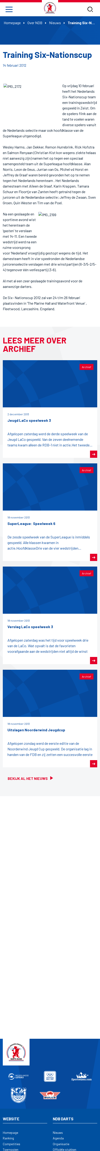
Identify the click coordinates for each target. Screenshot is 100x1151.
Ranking (8, 1138)
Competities (11, 1144)
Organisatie (61, 1144)
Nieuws (55, 22)
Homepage (12, 22)
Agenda (58, 1138)
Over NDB (34, 22)
